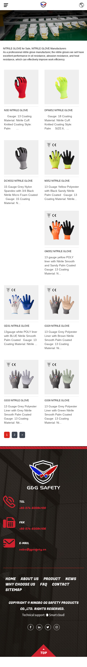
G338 (48, 400)
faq (43, 584)
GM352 (49, 251)
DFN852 (49, 110)
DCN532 (9, 180)
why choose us (20, 584)
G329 (48, 325)
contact (60, 584)
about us (30, 579)
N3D (6, 110)
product (52, 579)
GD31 (7, 325)
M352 (48, 180)
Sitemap (13, 590)
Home (10, 579)
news (70, 579)
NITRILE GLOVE (19, 110)
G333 (7, 400)
